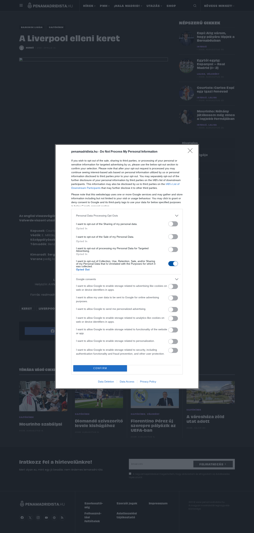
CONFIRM (100, 368)
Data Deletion (106, 381)
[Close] (191, 151)
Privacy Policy (148, 381)
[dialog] (127, 267)
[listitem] (127, 216)
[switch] (173, 223)
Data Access (127, 381)
